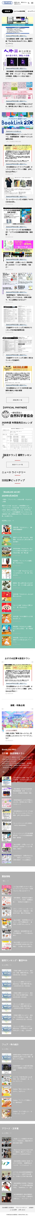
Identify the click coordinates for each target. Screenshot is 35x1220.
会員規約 (31, 1207)
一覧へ (4, 772)
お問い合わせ (21, 1209)
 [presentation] (32, 662)
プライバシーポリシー (21, 1207)
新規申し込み (17, 2)
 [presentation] (3, 662)
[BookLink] (7, 3)
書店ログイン (24, 2)
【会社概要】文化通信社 (8, 1207)
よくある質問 (13, 1209)
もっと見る (5, 965)
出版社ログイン (17, 3)
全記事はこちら (6, 520)
